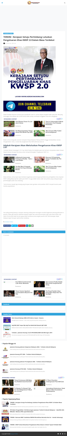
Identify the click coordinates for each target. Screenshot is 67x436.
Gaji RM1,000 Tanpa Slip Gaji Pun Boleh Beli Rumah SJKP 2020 (29, 325)
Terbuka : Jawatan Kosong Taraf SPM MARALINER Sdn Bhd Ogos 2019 (32, 332)
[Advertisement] (33, 18)
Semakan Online (9, 222)
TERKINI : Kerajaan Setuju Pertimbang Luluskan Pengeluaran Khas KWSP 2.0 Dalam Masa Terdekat (36, 403)
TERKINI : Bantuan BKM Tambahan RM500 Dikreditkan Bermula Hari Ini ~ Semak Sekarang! (36, 417)
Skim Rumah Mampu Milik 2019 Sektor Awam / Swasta (27, 318)
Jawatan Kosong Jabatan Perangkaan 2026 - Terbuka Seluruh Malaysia (30, 361)
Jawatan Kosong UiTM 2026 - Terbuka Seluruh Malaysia (26, 369)
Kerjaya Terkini (14, 434)
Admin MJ (9, 43)
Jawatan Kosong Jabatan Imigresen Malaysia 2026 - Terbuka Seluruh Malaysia (33, 347)
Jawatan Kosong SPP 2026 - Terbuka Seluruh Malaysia (25, 354)
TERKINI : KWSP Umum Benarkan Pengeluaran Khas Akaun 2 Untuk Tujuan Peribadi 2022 (35, 424)
